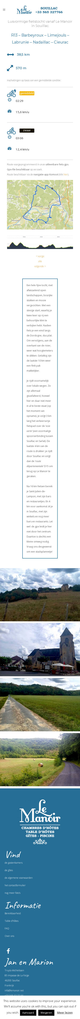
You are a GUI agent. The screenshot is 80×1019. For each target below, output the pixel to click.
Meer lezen (65, 1012)
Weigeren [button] (46, 1012)
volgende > (40, 266)
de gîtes (9, 870)
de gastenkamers (14, 862)
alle (40, 261)
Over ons (9, 936)
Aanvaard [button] (28, 1012)
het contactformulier (15, 885)
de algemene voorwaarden (19, 877)
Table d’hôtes (11, 921)
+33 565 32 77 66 (14, 995)
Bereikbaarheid (13, 913)
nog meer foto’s (12, 893)
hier (65, 174)
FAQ (7, 928)
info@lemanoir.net (14, 990)
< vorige (40, 256)
